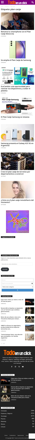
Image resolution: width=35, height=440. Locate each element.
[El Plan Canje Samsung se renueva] (17, 106)
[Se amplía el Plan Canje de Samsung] (17, 49)
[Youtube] (23, 367)
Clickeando (4, 411)
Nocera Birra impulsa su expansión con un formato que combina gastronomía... (12, 309)
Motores (3, 424)
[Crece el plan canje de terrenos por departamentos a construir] (17, 161)
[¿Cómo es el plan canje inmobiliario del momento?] (17, 189)
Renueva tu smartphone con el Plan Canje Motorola (16, 33)
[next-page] (4, 343)
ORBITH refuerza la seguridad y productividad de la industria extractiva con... (11, 327)
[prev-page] (2, 343)
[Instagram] (16, 367)
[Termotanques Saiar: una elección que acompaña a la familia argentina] (29, 337)
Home (5, 435)
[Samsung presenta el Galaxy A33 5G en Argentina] (17, 133)
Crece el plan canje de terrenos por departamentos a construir (15, 173)
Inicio (2, 6)
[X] (19, 367)
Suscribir (5, 269)
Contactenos (13, 435)
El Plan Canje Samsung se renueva (15, 117)
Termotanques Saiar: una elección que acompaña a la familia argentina (11, 336)
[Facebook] (12, 367)
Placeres (3, 418)
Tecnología (4, 416)
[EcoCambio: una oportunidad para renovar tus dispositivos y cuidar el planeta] (17, 76)
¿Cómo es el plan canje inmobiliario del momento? (17, 201)
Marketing (3, 421)
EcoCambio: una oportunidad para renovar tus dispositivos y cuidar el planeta (15, 88)
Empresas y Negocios (6, 413)
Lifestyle (3, 426)
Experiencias (21, 435)
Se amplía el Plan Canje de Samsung (16, 60)
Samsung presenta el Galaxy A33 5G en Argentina (17, 144)
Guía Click (28, 435)
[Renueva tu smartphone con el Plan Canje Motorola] (17, 21)
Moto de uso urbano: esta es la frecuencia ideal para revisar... (10, 318)
